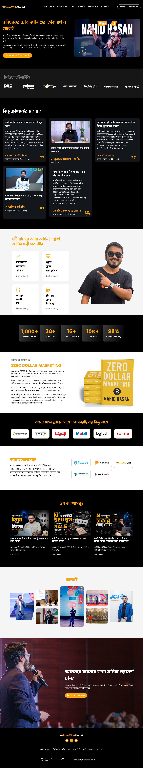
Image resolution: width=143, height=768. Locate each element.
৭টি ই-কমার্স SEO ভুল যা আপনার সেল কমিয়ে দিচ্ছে (69, 540)
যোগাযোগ (105, 6)
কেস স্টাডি (81, 6)
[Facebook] (66, 740)
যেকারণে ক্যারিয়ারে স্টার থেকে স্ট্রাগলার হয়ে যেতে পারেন (29, 540)
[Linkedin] (71, 740)
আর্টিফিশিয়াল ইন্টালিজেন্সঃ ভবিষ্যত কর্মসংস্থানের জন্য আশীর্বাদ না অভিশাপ (111, 540)
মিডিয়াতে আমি (63, 6)
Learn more (14, 554)
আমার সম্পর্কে (48, 6)
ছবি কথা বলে (93, 6)
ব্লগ (73, 6)
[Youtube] (76, 740)
